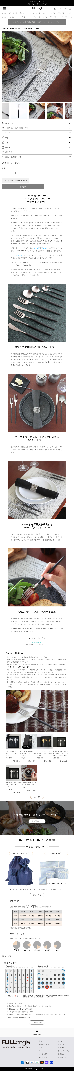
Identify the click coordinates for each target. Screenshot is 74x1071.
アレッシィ (45, 248)
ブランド (42, 1047)
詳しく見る (37, 895)
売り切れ (22, 187)
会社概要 (61, 1041)
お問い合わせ (37, 1022)
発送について (62, 1044)
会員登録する (37, 821)
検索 (40, 1041)
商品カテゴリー (44, 1044)
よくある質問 (43, 1054)
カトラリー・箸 (36, 17)
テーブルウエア (23, 17)
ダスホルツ (20, 255)
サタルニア (36, 248)
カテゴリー (12, 17)
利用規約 (61, 1054)
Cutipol (22, 13)
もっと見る (37, 797)
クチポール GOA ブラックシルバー (37, 13)
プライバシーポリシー (65, 1051)
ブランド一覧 (13, 13)
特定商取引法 (62, 1057)
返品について (62, 1047)
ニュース (42, 1051)
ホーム (4, 13)
